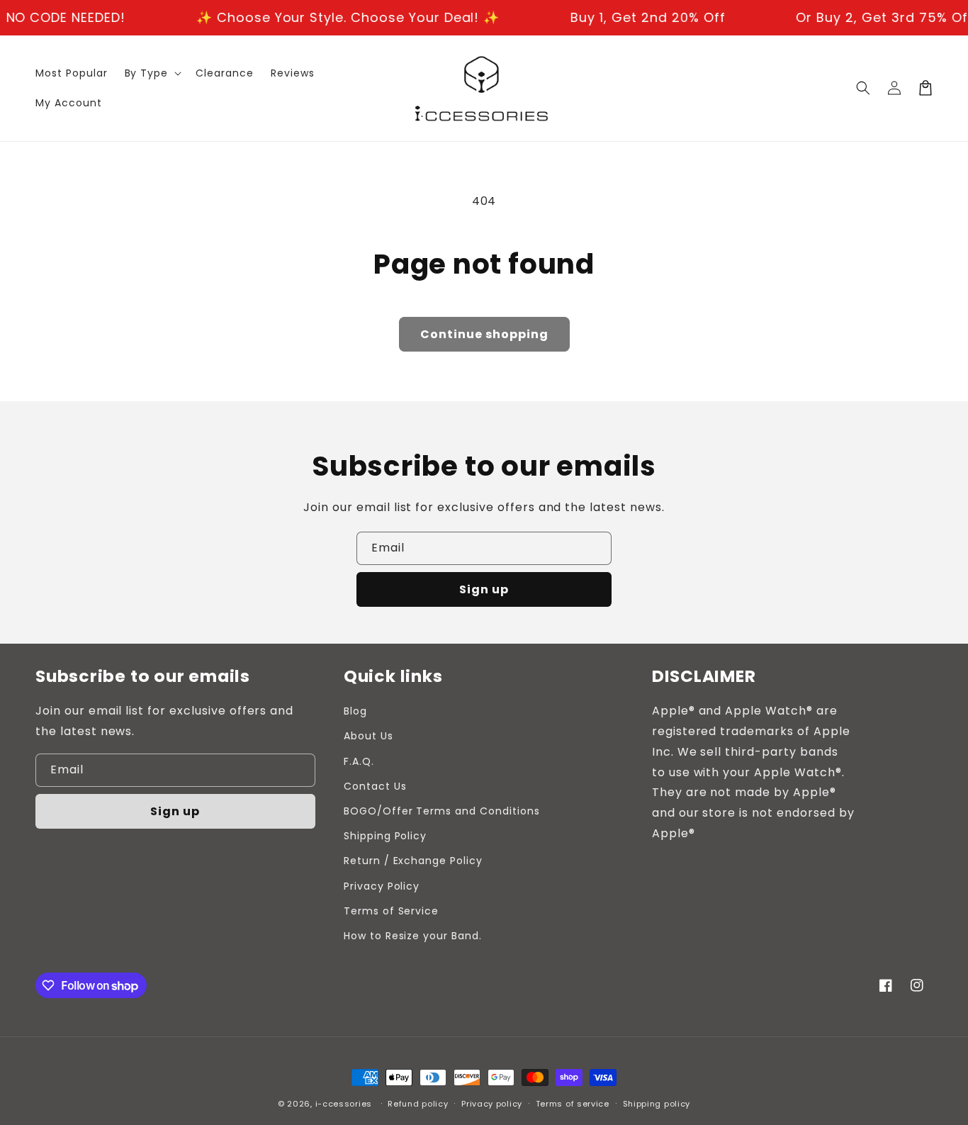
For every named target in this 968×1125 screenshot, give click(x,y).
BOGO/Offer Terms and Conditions (442, 811)
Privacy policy (491, 1103)
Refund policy (418, 1103)
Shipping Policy (385, 836)
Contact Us (375, 786)
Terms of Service (391, 911)
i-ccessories (343, 1103)
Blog (355, 711)
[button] (863, 87)
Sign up (484, 589)
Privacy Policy (382, 886)
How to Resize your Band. (413, 936)
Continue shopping (484, 334)
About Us (368, 736)
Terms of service (572, 1103)
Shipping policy (657, 1103)
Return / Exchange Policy (413, 860)
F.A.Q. (359, 761)
